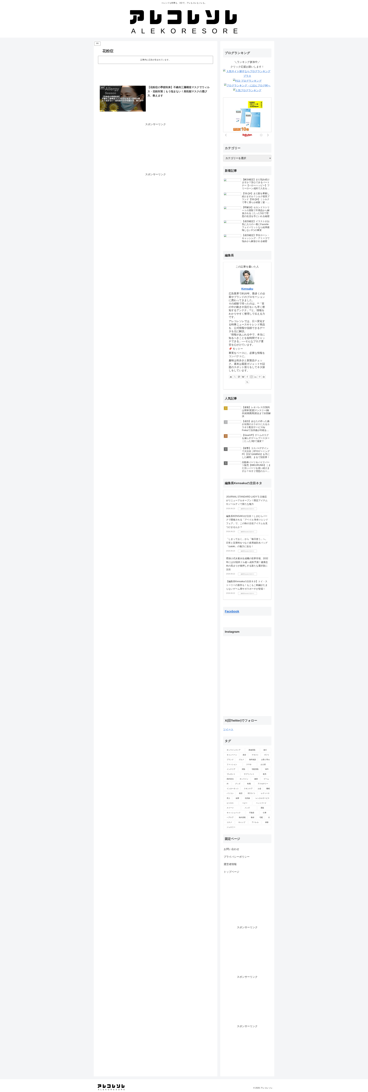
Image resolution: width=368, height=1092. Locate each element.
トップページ (231, 871)
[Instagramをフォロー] (251, 377)
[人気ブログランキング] (247, 90)
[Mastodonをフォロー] (239, 377)
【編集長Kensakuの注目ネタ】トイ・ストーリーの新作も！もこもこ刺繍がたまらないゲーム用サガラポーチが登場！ (247, 585)
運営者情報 (230, 864)
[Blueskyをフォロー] (243, 377)
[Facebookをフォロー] (247, 377)
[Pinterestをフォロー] (259, 377)
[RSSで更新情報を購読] (247, 382)
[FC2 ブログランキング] (247, 80)
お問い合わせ (231, 849)
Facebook (232, 611)
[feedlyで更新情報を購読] (264, 377)
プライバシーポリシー (237, 856)
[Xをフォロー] (235, 377)
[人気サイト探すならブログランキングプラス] (247, 73)
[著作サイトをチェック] (231, 377)
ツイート (228, 729)
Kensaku (247, 288)
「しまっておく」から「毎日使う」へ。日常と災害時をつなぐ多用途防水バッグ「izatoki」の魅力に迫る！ (247, 543)
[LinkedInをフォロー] (255, 377)
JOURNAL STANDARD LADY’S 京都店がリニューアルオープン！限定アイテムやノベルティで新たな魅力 (247, 500)
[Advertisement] (155, 72)
